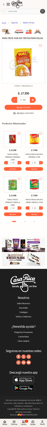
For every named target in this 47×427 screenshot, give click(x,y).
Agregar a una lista (24, 113)
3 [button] (34, 221)
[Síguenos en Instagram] (28, 356)
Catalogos (23, 312)
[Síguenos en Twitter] (23, 356)
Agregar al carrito (23, 107)
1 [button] (14, 221)
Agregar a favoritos (12, 130)
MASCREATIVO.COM (30, 415)
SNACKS (14, 23)
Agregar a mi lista (23, 42)
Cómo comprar (23, 341)
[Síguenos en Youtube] (28, 362)
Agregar (13, 169)
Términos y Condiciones (24, 406)
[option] (23, 62)
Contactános (23, 336)
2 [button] (25, 221)
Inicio (4, 23)
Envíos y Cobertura (23, 316)
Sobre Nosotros (23, 303)
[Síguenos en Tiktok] (18, 362)
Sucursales (23, 308)
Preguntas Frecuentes (23, 332)
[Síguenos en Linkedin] (23, 362)
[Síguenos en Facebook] (18, 356)
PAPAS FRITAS (28, 23)
